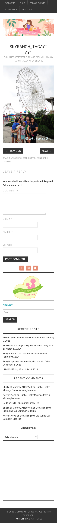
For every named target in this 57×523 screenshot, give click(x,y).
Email (8, 232)
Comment (10, 190)
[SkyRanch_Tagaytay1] (28, 104)
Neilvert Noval (9, 395)
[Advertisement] (28, 471)
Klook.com (8, 305)
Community (11, 9)
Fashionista (21, 519)
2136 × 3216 (41, 57)
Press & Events (37, 3)
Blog (22, 3)
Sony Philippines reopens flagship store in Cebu (26, 361)
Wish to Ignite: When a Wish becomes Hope (24, 337)
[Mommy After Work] (28, 27)
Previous (13, 150)
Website (8, 245)
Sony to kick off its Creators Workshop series (25, 353)
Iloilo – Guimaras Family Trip (25, 403)
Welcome (10, 3)
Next (47, 150)
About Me (27, 9)
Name (8, 219)
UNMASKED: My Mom (13, 369)
